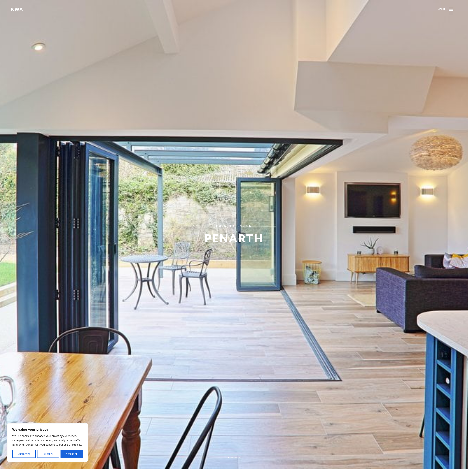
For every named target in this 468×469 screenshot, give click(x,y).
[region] (47, 442)
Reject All (48, 453)
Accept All (71, 453)
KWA (17, 9)
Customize (24, 453)
